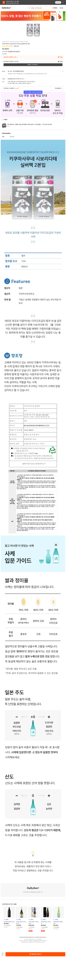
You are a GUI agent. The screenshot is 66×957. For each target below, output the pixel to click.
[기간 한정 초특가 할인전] (33, 16)
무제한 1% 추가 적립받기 (32, 64)
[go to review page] (64, 120)
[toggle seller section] (63, 71)
